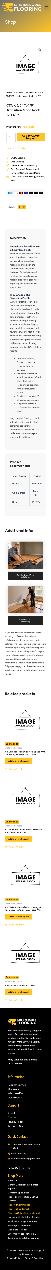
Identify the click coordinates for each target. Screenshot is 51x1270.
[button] (46, 7)
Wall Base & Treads (23, 92)
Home (9, 92)
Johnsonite (28, 126)
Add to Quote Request (31, 137)
